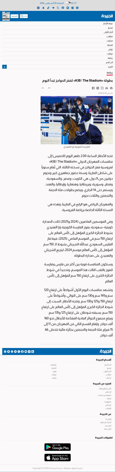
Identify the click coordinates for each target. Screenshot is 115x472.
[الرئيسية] (107, 16)
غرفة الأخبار (108, 23)
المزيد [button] (110, 67)
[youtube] (67, 7)
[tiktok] (48, 7)
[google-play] (57, 445)
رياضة (110, 58)
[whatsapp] (38, 7)
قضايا (109, 399)
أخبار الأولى (108, 32)
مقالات (109, 36)
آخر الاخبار (107, 365)
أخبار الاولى (107, 371)
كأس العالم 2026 (105, 389)
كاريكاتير (108, 405)
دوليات (110, 54)
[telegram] (53, 7)
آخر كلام (109, 62)
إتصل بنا (108, 419)
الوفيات (108, 408)
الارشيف (14, 16)
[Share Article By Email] (106, 88)
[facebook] (63, 7)
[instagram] (72, 7)
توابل (110, 49)
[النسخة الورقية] (6, 16)
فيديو (110, 28)
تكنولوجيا (108, 402)
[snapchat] (43, 7)
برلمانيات (53, 365)
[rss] (77, 7)
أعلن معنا (107, 429)
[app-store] (57, 456)
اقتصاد (110, 45)
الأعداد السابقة (105, 422)
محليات (110, 41)
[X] (58, 7)
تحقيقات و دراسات (104, 395)
